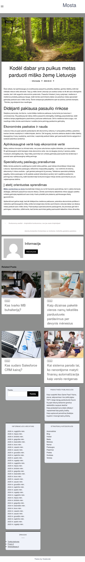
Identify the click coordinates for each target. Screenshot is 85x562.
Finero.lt (11, 544)
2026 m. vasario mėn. (15, 447)
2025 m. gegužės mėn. (16, 471)
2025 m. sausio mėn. (15, 481)
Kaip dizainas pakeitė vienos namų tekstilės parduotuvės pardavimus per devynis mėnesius (62, 314)
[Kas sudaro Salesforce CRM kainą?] (21, 344)
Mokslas (50, 442)
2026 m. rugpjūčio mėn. (16, 431)
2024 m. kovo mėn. (15, 508)
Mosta (69, 4)
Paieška (10, 390)
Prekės (49, 452)
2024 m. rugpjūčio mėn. (16, 495)
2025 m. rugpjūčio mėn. (16, 463)
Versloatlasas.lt (13, 546)
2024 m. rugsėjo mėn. (16, 492)
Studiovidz (47, 559)
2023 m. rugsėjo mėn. (16, 524)
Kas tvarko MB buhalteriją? (15, 307)
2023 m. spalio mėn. (15, 521)
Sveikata (50, 455)
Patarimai (50, 450)
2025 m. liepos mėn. (15, 466)
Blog (48, 434)
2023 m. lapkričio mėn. (16, 519)
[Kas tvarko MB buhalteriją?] (21, 284)
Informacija (36, 81)
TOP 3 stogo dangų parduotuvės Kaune (61, 400)
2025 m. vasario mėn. (15, 479)
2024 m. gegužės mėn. (16, 503)
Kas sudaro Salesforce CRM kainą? (21, 367)
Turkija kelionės (13, 541)
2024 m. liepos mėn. (15, 497)
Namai (49, 444)
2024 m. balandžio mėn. (16, 505)
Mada (49, 439)
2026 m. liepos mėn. (15, 434)
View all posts (31, 252)
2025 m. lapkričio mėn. (16, 455)
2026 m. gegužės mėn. (16, 439)
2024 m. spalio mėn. (15, 489)
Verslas (8, 22)
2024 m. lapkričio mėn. (16, 487)
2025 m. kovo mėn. (15, 476)
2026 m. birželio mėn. (15, 436)
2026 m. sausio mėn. (15, 450)
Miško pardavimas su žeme (14, 189)
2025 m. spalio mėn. (15, 458)
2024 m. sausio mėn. (15, 513)
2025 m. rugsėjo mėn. (16, 460)
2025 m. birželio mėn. (15, 468)
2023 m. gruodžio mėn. (16, 516)
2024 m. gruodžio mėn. (16, 484)
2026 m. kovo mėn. (15, 444)
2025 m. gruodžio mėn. (16, 452)
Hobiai (49, 436)
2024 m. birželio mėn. (15, 500)
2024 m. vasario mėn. (15, 511)
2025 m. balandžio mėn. (16, 474)
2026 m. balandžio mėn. (16, 442)
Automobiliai (51, 431)
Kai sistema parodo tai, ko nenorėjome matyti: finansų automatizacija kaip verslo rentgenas (63, 372)
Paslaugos (51, 447)
